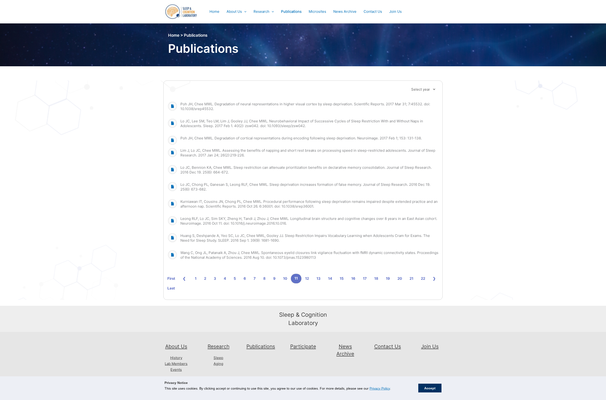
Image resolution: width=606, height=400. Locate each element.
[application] (244, 11)
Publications (291, 11)
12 (307, 278)
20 (399, 278)
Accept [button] (430, 388)
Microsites (317, 11)
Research (261, 11)
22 (423, 278)
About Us (234, 11)
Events (176, 369)
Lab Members (176, 363)
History (176, 358)
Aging (218, 363)
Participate (303, 346)
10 (285, 278)
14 (330, 278)
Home (214, 11)
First (171, 278)
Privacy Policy (380, 388)
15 (342, 278)
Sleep (218, 358)
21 (411, 278)
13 (318, 278)
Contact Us (373, 11)
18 (376, 278)
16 (353, 278)
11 (296, 278)
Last (171, 288)
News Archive (344, 11)
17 (365, 278)
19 (388, 278)
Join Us (395, 11)
